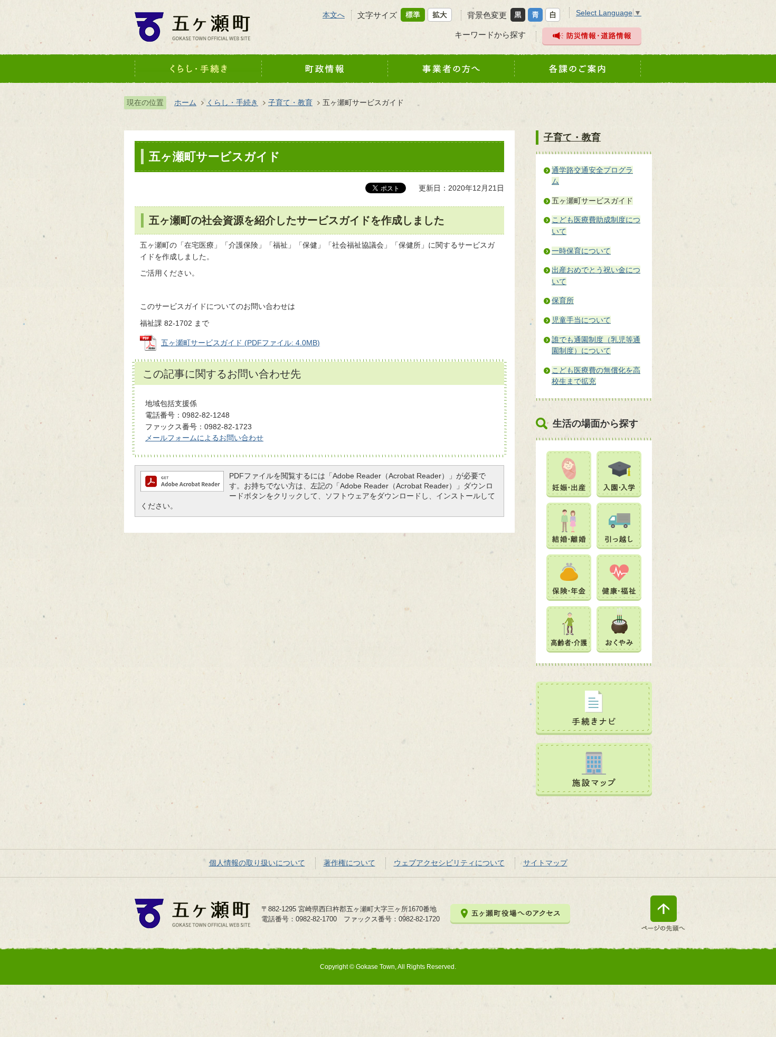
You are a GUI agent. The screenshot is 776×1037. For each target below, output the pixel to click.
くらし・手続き (232, 102)
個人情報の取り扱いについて (257, 863)
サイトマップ (545, 863)
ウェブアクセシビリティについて (449, 863)
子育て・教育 (290, 102)
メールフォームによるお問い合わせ (204, 437)
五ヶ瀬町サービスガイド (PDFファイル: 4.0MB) (240, 342)
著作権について (349, 863)
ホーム (185, 102)
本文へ (334, 15)
